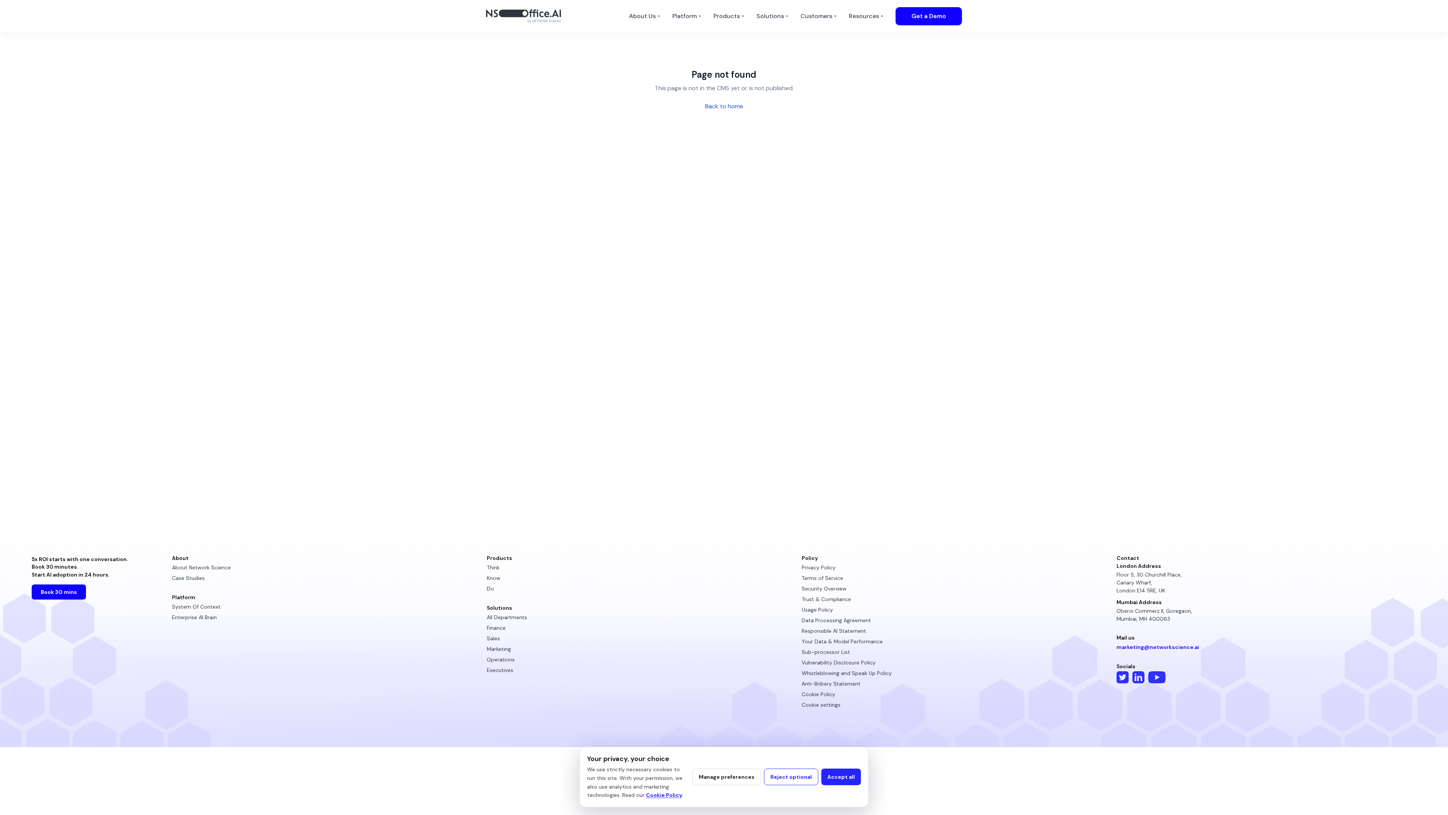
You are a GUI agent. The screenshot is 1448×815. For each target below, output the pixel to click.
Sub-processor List (826, 652)
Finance (496, 627)
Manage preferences (727, 776)
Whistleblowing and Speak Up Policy (847, 673)
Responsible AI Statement (834, 630)
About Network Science (201, 567)
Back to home (724, 106)
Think (493, 567)
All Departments (507, 617)
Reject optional (791, 776)
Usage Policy (817, 609)
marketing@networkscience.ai (1158, 647)
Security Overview (824, 588)
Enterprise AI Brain (194, 617)
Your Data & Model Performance (842, 641)
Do (490, 588)
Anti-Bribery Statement (831, 683)
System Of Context (196, 606)
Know (493, 578)
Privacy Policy (819, 567)
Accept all (841, 776)
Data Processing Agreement (836, 620)
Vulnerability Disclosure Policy (839, 662)
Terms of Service (822, 578)
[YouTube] (1157, 677)
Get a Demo (928, 16)
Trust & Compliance (826, 599)
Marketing (499, 649)
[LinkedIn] (1138, 677)
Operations (501, 659)
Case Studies (188, 578)
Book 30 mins (59, 592)
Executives (500, 670)
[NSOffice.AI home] (525, 16)
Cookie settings (821, 704)
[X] (1123, 677)
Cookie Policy (818, 694)
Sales (493, 638)
